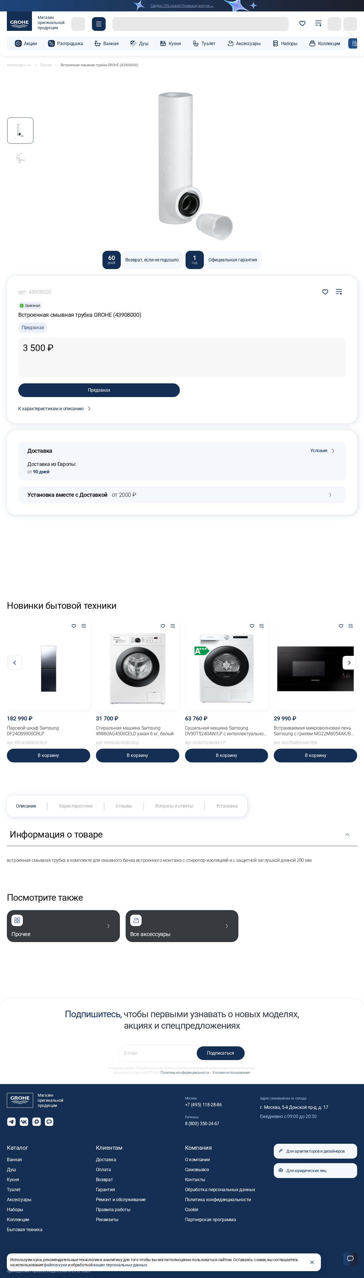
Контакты (195, 1179)
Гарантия (105, 1189)
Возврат (104, 1179)
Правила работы (113, 1209)
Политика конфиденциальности (184, 1073)
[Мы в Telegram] (11, 1121)
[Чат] (350, 1258)
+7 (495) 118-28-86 (203, 1104)
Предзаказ (99, 390)
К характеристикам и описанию (51, 408)
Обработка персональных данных (220, 1189)
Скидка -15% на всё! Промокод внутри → (182, 6)
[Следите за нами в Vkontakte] (24, 1121)
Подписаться (220, 1053)
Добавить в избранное (325, 292)
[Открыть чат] (49, 1121)
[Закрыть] (312, 1262)
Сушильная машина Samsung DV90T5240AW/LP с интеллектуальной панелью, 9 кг (225, 731)
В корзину (48, 755)
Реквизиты (107, 1219)
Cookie (191, 1209)
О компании (197, 1159)
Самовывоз (197, 1169)
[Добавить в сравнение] (339, 292)
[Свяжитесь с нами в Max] (36, 1121)
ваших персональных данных (120, 1265)
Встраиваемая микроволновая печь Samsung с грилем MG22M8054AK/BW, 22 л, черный (314, 731)
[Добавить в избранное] (74, 626)
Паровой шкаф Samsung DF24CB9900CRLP (33, 730)
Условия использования (231, 1073)
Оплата (103, 1169)
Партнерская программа (210, 1219)
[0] (302, 24)
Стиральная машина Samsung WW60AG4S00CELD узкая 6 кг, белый (135, 730)
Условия (318, 450)
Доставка (106, 1159)
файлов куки (55, 1265)
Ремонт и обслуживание (121, 1199)
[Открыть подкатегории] (29, 65)
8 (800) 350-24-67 (202, 1123)
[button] (99, 24)
